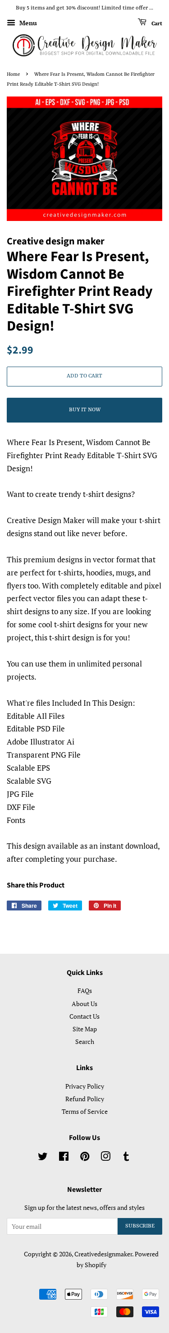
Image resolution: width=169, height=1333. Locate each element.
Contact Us (84, 1016)
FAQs (85, 990)
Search (84, 1041)
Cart (156, 23)
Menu (27, 22)
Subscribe (140, 1226)
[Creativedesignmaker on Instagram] (105, 1158)
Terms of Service (85, 1111)
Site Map (85, 1029)
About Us (84, 1003)
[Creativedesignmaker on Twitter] (43, 1158)
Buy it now (84, 410)
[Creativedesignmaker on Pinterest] (85, 1158)
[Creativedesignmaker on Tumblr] (126, 1158)
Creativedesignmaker (103, 1254)
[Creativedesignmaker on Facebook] (64, 1158)
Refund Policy (84, 1098)
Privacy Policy (84, 1086)
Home (13, 74)
